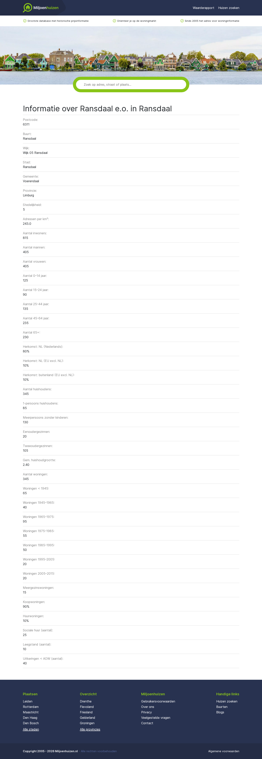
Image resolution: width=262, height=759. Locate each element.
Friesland (86, 712)
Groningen (87, 723)
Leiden (27, 701)
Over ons (147, 707)
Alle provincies (90, 729)
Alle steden (31, 729)
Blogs (220, 712)
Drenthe (86, 701)
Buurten (221, 707)
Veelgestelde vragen (155, 718)
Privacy (146, 712)
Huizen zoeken (228, 8)
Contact (147, 723)
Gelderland (87, 718)
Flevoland (87, 707)
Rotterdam (31, 707)
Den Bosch (31, 723)
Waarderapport (203, 8)
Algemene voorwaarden (223, 751)
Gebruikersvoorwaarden (158, 701)
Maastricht (31, 712)
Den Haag (30, 718)
